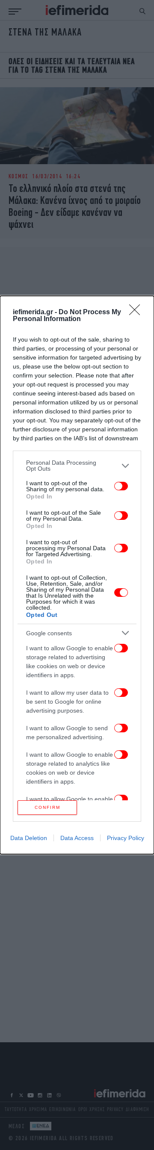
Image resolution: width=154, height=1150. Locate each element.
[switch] (121, 486)
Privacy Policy (125, 837)
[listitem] (77, 466)
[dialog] (77, 575)
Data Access (77, 837)
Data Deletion (28, 837)
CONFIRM (47, 807)
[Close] (137, 312)
